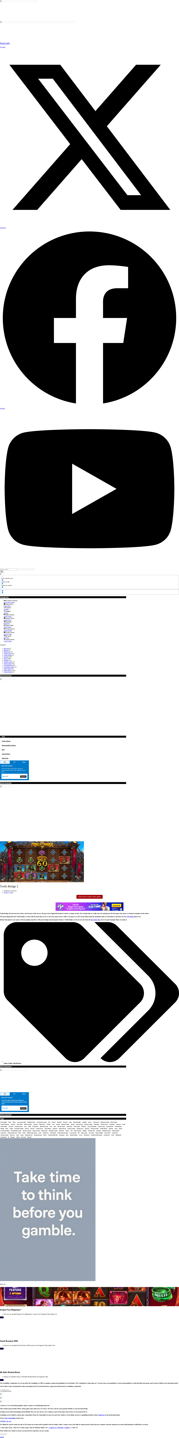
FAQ (3, 750)
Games (10, 1063)
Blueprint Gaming (44, 1126)
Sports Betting (48, 1128)
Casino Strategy (39, 1128)
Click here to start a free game (89, 897)
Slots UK (32, 1128)
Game (5, 1063)
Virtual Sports (8, 672)
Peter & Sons (107, 1132)
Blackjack (7, 652)
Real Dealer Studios (19, 1128)
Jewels (39, 1132)
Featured (29, 1137)
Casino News (6, 741)
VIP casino (129, 916)
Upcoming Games (9, 667)
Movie (9, 1122)
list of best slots (95, 920)
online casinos (84, 1132)
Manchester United (105, 1122)
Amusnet (73, 1124)
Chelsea (18, 1137)
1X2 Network (96, 1122)
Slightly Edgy (42, 1124)
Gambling (84, 1122)
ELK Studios (53, 1132)
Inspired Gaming (74, 1134)
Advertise (5, 758)
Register (23, 776)
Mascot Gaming (77, 1130)
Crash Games (8, 655)
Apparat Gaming (71, 1128)
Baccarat (6, 648)
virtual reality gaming (42, 1122)
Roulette (6, 660)
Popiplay (49, 1124)
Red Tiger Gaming (27, 1130)
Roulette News (80, 1128)
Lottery (90, 1122)
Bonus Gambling (99, 1132)
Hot (79, 1132)
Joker (17, 1134)
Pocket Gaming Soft (12, 1132)
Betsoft (120, 1128)
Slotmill (2, 1128)
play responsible (10, 1418)
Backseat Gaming (65, 1124)
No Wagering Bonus (5, 1130)
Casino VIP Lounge (5, 1124)
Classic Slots (7, 653)
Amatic (22, 1134)
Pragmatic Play (109, 1126)
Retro (67, 1134)
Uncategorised (8, 665)
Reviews (67, 1130)
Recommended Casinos (16, 1130)
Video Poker (7, 668)
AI (8, 1137)
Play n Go (23, 1137)
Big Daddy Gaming (53, 1130)
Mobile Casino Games (32, 1132)
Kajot (112, 1134)
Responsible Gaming (9, 745)
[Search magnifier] (2, 571)
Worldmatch (118, 1134)
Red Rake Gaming (106, 1130)
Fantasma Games (19, 1126)
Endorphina (96, 1124)
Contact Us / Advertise (56, 1427)
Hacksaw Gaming (88, 1124)
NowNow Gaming (5, 1134)
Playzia (45, 1134)
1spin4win (111, 1128)
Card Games (115, 1132)
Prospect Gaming (95, 1128)
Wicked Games (91, 1130)
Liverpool (35, 1124)
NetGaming (112, 1124)
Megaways (12, 1134)
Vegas (25, 1126)
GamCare (101, 1415)
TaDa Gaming (77, 1126)
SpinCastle (5, 43)
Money (14, 1122)
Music (19, 1132)
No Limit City (107, 1134)
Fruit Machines (118, 1126)
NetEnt (24, 1132)
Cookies (66, 1427)
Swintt (116, 1128)
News (5, 658)
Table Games (7, 663)
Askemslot (98, 1130)
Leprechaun (61, 1134)
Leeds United (3, 1137)
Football (58, 1124)
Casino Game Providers (62, 1132)
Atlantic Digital (103, 1128)
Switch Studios (4, 1126)
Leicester (54, 1122)
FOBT (29, 1126)
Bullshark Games (31, 1122)
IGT (72, 1130)
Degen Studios (4, 1122)
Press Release (35, 1126)
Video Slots (7, 670)
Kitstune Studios (77, 1122)
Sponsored (118, 1124)
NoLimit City (46, 1132)
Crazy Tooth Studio (92, 1126)
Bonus (7, 1128)
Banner (6, 650)
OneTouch (55, 1128)
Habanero (83, 1126)
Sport (55, 1126)
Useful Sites (6, 754)
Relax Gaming (114, 1122)
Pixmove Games (36, 1130)
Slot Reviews (17, 1063)
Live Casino (91, 1132)
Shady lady (61, 1130)
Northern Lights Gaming (96, 1134)
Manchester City (29, 1134)
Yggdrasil (13, 1124)
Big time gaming (61, 1126)
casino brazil (69, 1126)
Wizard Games (79, 1124)
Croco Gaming (73, 1132)
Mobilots (85, 1130)
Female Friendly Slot (53, 1134)
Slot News (65, 1122)
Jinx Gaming (19, 1124)
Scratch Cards (8, 662)
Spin (49, 1122)
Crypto (80, 1134)
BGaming (12, 1137)
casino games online (21, 1122)
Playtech (27, 1128)
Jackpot (6, 657)
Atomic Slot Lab (62, 1128)
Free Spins (11, 1126)
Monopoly (59, 1122)
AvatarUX (87, 1128)
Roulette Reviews (38, 1134)
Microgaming (44, 1130)
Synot (51, 1126)
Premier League (104, 1124)
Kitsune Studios (115, 1130)
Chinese (11, 1128)
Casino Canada (101, 1126)
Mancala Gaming (28, 1124)
